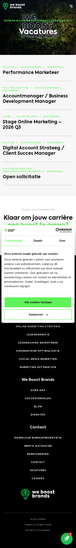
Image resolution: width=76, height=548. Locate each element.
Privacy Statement (38, 530)
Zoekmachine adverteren (38, 343)
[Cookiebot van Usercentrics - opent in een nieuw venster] (55, 230)
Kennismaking (38, 454)
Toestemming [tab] (13, 240)
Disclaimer (38, 519)
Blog (38, 407)
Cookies (38, 479)
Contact (38, 462)
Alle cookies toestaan (38, 302)
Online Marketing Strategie (38, 327)
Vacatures (38, 470)
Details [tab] (38, 240)
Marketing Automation (38, 367)
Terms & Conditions (38, 525)
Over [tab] (62, 240)
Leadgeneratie (38, 335)
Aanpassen (36, 314)
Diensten (38, 415)
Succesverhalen (38, 399)
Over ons (38, 390)
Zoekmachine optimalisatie (38, 351)
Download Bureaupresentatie (38, 438)
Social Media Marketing (38, 359)
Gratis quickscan (38, 446)
